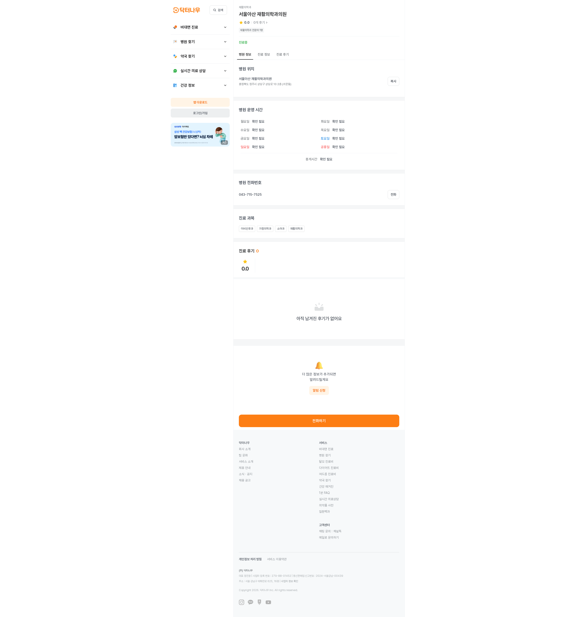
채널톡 (337, 531)
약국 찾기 (325, 480)
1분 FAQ (324, 493)
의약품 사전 (326, 505)
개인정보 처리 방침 (250, 559)
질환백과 (324, 511)
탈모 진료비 (326, 461)
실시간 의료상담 (329, 499)
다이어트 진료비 (329, 468)
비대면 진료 (326, 449)
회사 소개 (244, 449)
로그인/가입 (200, 113)
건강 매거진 (326, 486)
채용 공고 (244, 480)
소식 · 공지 (245, 474)
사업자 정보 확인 (289, 581)
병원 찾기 (325, 455)
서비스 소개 (246, 461)
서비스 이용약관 (277, 559)
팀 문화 (243, 455)
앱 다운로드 (200, 102)
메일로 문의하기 (329, 537)
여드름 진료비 (327, 474)
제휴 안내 (244, 468)
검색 (220, 10)
